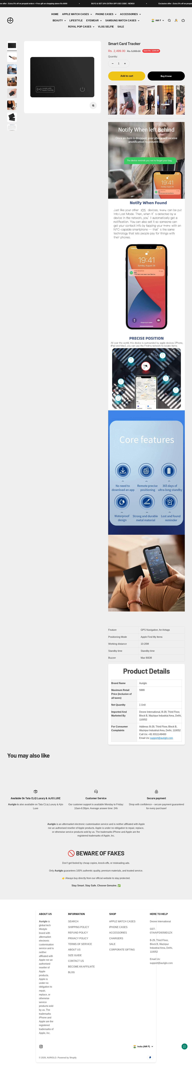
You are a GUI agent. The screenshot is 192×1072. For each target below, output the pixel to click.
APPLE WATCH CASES (75, 14)
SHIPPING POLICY (78, 927)
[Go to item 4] (12, 81)
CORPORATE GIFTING (122, 949)
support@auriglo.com (161, 738)
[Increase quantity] (125, 63)
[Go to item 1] (12, 46)
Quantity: (113, 56)
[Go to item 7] (12, 118)
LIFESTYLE (76, 20)
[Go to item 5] (12, 93)
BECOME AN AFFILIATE (81, 966)
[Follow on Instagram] (41, 1047)
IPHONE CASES (118, 927)
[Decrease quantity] (112, 63)
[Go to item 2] (12, 57)
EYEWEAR (92, 20)
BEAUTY (58, 20)
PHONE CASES (104, 14)
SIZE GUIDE (75, 955)
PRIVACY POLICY (78, 938)
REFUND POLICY (78, 932)
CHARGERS (116, 938)
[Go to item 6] (12, 105)
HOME (54, 14)
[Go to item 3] (12, 69)
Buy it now (166, 76)
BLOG (71, 972)
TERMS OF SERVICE (80, 944)
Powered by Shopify (67, 1057)
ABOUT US (74, 949)
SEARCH (73, 921)
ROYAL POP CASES (79, 27)
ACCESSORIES (129, 14)
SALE (120, 27)
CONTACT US (76, 961)
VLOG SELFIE (106, 27)
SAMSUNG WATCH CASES (120, 20)
